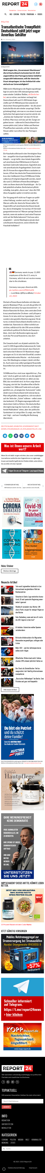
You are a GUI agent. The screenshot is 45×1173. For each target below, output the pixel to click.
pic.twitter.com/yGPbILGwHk (21, 290)
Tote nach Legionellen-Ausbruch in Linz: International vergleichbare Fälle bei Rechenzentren (29, 589)
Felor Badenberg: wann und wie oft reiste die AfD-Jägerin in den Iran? (29, 618)
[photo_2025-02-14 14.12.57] (17, 878)
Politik (22, 14)
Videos (39, 14)
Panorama (30, 14)
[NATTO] (22, 922)
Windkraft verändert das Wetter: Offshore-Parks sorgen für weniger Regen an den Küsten (30, 610)
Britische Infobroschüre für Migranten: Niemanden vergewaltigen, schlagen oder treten (29, 640)
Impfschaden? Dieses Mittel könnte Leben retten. (22, 884)
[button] (5, 14)
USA (39, 429)
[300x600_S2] (17, 759)
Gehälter (18, 426)
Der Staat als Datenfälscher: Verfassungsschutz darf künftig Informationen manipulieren (29, 671)
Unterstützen (22, 10)
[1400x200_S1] (22, 143)
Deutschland (7, 426)
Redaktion (12, 10)
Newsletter (32, 10)
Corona (16, 14)
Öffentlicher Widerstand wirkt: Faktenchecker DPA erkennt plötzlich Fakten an (29, 659)
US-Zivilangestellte (29, 429)
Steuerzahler (13, 429)
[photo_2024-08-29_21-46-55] (22, 810)
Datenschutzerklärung (16, 1168)
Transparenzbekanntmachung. (32, 763)
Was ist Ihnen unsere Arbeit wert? (22, 447)
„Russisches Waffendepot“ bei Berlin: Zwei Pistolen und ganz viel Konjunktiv (30, 680)
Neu (11, 14)
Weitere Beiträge (9, 571)
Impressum (33, 1168)
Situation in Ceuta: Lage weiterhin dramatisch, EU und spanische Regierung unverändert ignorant (30, 599)
